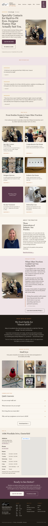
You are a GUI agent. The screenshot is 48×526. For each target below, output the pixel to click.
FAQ (34, 4)
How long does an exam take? (10, 411)
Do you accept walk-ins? (9, 400)
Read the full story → (28, 252)
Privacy (14, 522)
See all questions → (24, 423)
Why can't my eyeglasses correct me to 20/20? (15, 416)
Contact (38, 4)
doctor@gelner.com (6, 513)
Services (24, 4)
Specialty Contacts (31, 507)
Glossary (25, 522)
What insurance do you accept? (11, 406)
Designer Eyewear (30, 511)
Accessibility (19, 522)
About (19, 4)
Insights (29, 4)
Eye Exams (29, 509)
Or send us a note (8, 46)
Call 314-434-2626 (44, 4)
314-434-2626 (5, 448)
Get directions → (5, 443)
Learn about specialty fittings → (35, 310)
